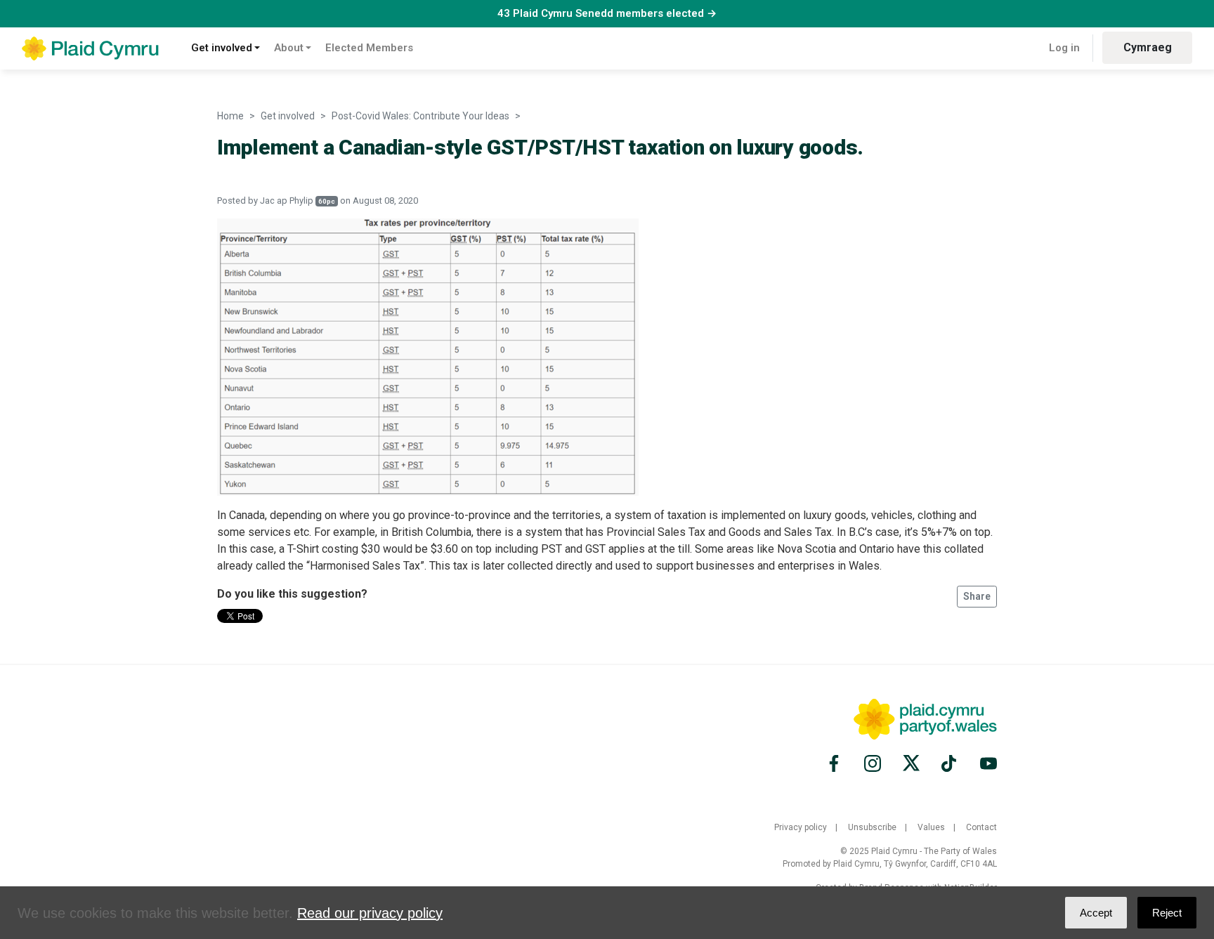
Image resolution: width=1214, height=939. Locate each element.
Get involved (221, 47)
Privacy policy (800, 827)
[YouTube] (986, 763)
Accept (1096, 913)
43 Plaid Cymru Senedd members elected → (607, 13)
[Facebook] (836, 763)
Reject (1167, 913)
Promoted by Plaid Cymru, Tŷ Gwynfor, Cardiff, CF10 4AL (890, 864)
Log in (1064, 47)
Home (230, 116)
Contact (981, 827)
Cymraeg (1147, 47)
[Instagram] (872, 763)
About (289, 47)
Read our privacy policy (370, 913)
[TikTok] (949, 763)
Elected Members (369, 47)
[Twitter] (911, 763)
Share (977, 596)
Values (931, 827)
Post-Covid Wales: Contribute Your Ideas (420, 116)
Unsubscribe (872, 827)
